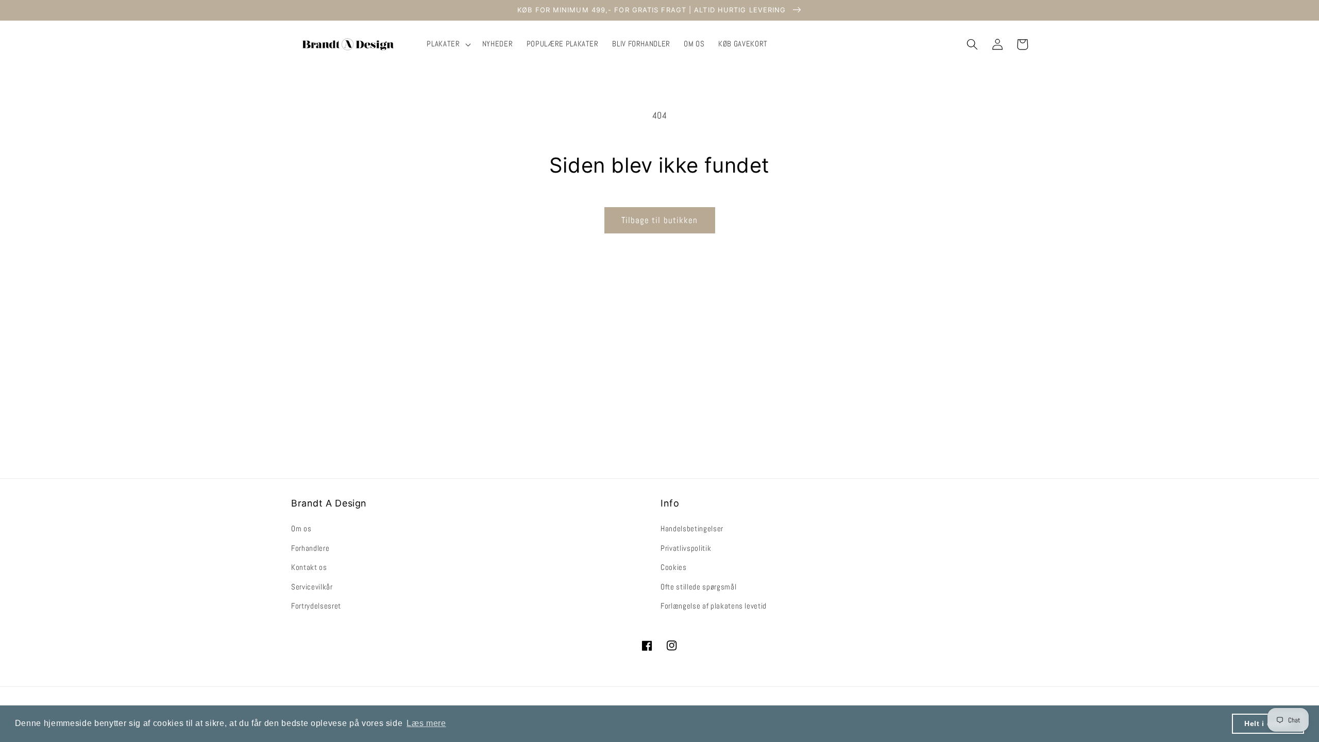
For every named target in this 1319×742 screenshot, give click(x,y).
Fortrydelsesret (316, 606)
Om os (301, 529)
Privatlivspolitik (686, 548)
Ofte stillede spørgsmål (698, 587)
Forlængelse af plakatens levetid (714, 606)
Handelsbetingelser (692, 529)
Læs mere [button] (426, 723)
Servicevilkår (312, 587)
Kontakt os (309, 567)
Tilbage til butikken (659, 220)
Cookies (674, 567)
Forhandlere (310, 548)
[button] (447, 44)
